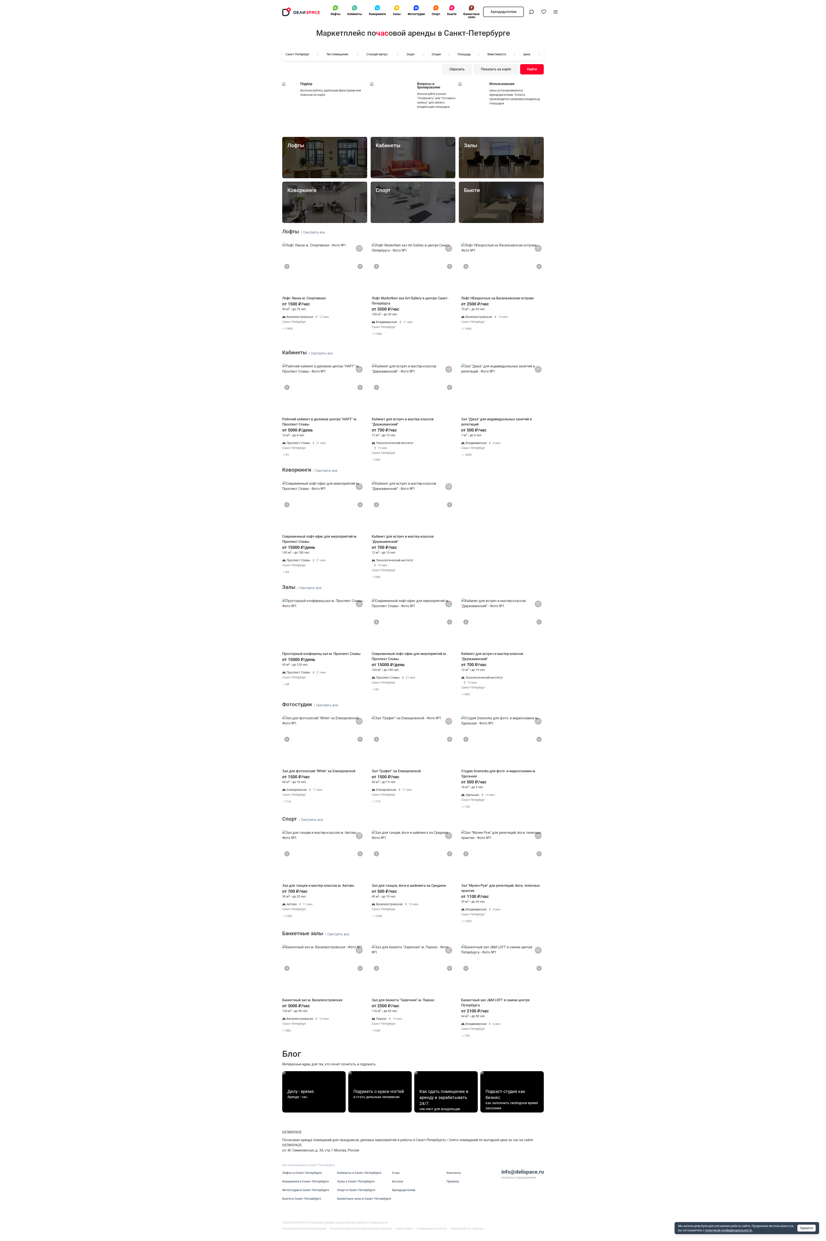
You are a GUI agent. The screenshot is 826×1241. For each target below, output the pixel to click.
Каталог (398, 1181)
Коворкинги (377, 14)
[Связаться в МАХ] (531, 12)
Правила (453, 1181)
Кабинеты (354, 14)
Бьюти (451, 14)
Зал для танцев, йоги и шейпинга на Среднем (409, 886)
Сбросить (457, 69)
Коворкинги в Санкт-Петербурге (305, 1181)
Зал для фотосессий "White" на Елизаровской (318, 771)
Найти (532, 69)
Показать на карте (496, 69)
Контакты (454, 1172)
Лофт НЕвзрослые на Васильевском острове (497, 298)
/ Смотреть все (313, 232)
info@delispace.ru (522, 1172)
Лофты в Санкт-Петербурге (302, 1172)
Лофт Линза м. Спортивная (304, 298)
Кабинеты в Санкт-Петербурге (359, 1172)
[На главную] (301, 12)
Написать (350, 330)
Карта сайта (404, 1228)
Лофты (335, 14)
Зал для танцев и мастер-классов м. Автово (318, 886)
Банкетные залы (471, 15)
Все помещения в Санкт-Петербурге (308, 1165)
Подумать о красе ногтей (378, 1091)
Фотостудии (416, 14)
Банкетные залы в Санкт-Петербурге (364, 1198)
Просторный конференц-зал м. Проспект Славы (321, 654)
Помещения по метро (431, 1228)
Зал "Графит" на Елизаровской (396, 771)
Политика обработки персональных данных (361, 1228)
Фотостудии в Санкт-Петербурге (305, 1190)
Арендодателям (503, 12)
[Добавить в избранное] (359, 248)
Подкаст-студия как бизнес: (505, 1094)
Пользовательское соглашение (304, 1228)
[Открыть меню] (555, 12)
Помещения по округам (466, 1228)
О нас (396, 1172)
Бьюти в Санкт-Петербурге (301, 1198)
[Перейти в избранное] (543, 12)
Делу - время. (301, 1091)
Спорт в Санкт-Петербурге (356, 1190)
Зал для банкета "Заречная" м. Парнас (403, 1000)
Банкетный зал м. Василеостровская (312, 1000)
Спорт (436, 14)
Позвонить (350, 319)
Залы (397, 14)
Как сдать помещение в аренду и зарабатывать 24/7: (443, 1097)
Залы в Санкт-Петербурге (356, 1181)
